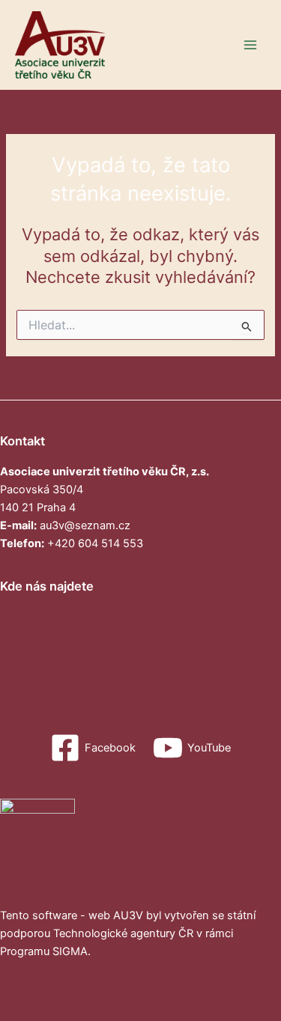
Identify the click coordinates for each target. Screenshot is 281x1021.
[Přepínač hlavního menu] (250, 45)
